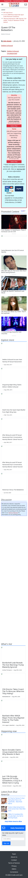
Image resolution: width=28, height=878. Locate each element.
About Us (14, 857)
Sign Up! (6, 843)
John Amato (7, 41)
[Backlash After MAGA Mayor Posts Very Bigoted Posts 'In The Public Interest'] (13, 707)
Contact (14, 860)
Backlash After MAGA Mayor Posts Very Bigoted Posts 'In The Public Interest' (13, 718)
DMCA (14, 869)
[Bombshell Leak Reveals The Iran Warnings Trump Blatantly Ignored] (13, 653)
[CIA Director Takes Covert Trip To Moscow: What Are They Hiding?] (13, 680)
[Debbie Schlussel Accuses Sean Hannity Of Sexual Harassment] (14, 350)
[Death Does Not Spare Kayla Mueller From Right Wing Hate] (14, 400)
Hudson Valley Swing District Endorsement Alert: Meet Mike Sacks (16, 808)
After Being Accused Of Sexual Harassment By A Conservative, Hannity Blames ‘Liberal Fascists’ (12, 437)
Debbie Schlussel (7, 46)
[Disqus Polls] (14, 536)
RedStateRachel (6, 696)
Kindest (9, 193)
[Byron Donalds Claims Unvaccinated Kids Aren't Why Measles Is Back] (13, 741)
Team (14, 854)
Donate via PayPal (19, 189)
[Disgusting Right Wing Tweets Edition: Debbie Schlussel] (14, 375)
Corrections (14, 872)
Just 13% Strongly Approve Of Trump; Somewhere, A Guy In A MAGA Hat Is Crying (12, 779)
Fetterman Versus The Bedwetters (13, 490)
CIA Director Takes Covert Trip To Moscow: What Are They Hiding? (13, 691)
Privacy (14, 866)
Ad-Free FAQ (21, 169)
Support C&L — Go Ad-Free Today (14, 1)
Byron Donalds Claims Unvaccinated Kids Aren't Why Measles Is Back (12, 752)
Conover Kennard (6, 786)
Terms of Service (13, 513)
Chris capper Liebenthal (8, 725)
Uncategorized (12, 53)
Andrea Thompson (7, 670)
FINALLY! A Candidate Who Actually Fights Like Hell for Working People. (15, 816)
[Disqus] (14, 576)
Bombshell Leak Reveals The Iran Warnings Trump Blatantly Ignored (13, 664)
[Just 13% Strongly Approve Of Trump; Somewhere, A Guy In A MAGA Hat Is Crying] (13, 767)
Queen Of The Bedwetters (8, 28)
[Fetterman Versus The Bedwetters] (14, 480)
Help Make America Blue (13, 821)
